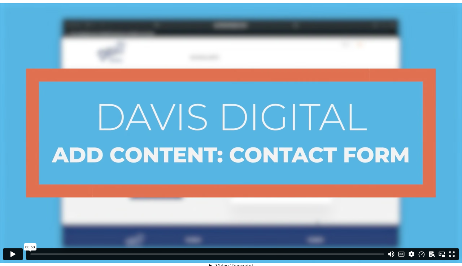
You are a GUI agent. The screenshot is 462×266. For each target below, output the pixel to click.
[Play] (13, 254)
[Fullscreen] (452, 254)
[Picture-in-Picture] (441, 254)
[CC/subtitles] (401, 254)
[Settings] (411, 254)
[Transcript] (431, 254)
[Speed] (421, 254)
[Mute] (391, 254)
